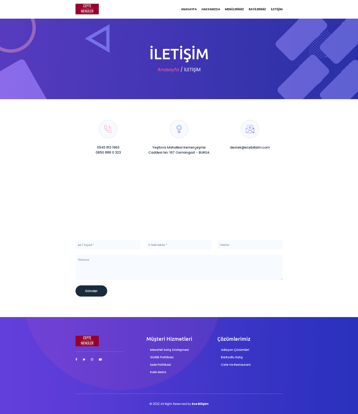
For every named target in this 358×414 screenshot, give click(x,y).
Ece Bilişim (200, 404)
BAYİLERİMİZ (257, 9)
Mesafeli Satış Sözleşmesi (169, 350)
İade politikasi (160, 365)
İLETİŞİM (276, 9)
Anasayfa (168, 70)
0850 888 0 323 (108, 152)
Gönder (91, 291)
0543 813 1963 (108, 147)
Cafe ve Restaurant (236, 365)
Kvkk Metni (158, 372)
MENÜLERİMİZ (234, 9)
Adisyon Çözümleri (235, 350)
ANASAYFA (189, 9)
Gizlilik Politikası (162, 357)
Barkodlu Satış (232, 357)
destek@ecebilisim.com (250, 147)
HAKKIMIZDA (211, 9)
